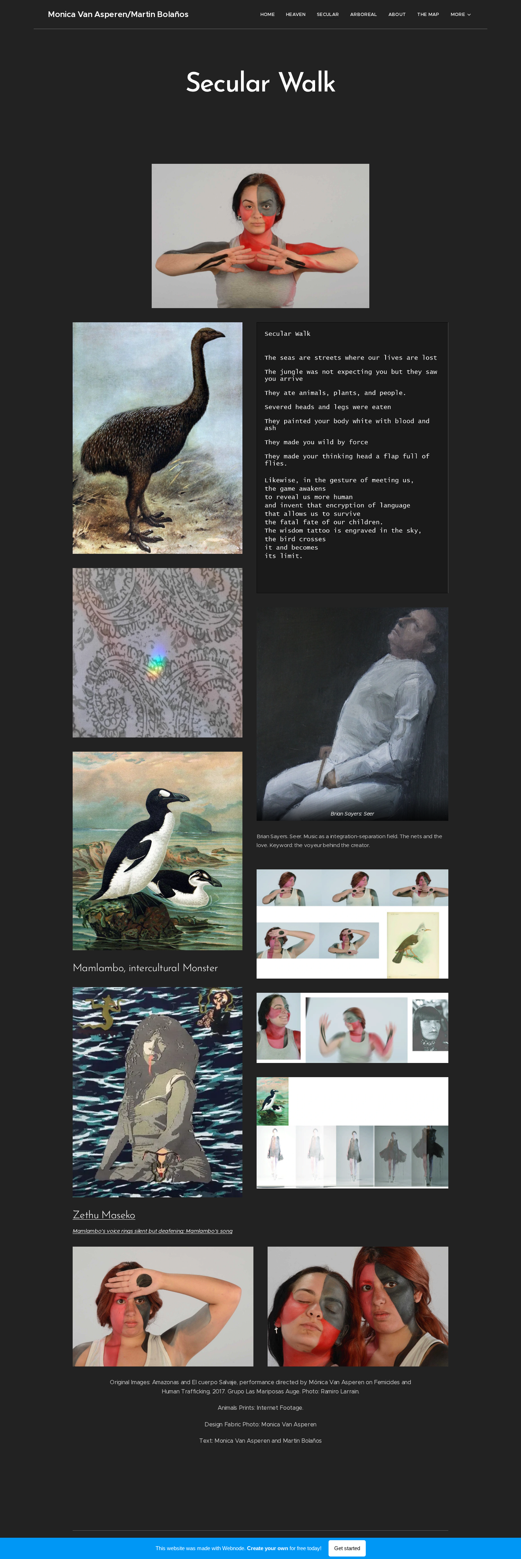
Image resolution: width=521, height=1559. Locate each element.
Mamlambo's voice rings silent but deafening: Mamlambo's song (152, 1230)
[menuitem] (269, 14)
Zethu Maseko (104, 1215)
